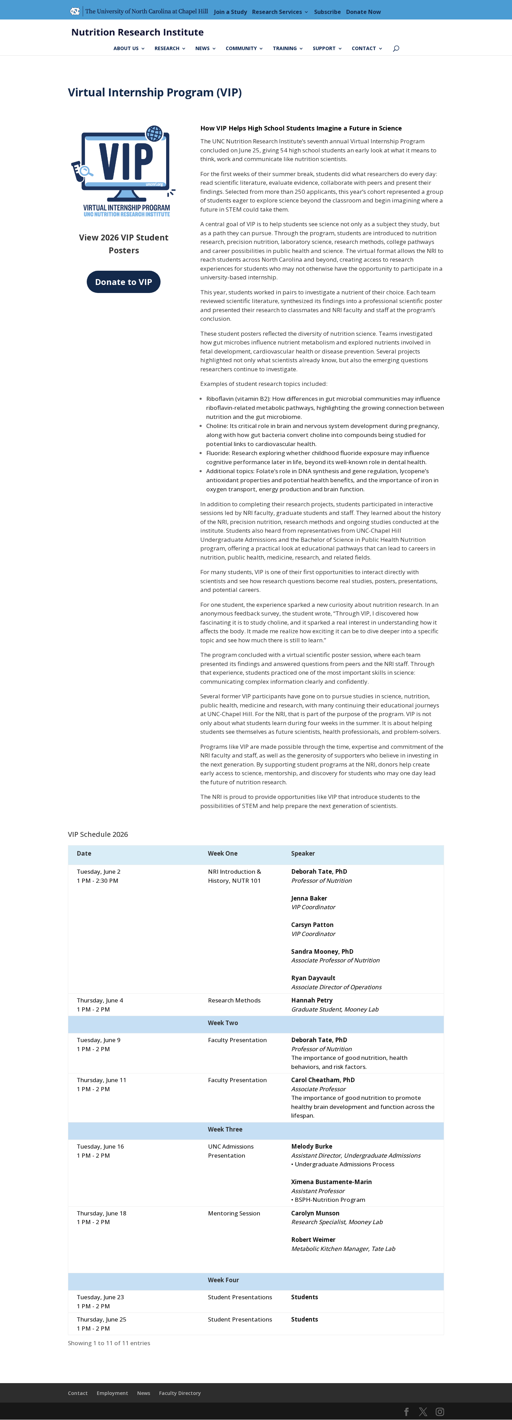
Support (324, 48)
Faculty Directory (180, 1393)
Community (241, 48)
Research (167, 48)
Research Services (277, 12)
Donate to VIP (123, 281)
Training (285, 48)
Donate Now (363, 12)
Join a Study (230, 12)
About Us (126, 48)
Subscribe (327, 12)
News (202, 48)
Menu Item (141, 11)
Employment (112, 1393)
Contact (364, 48)
